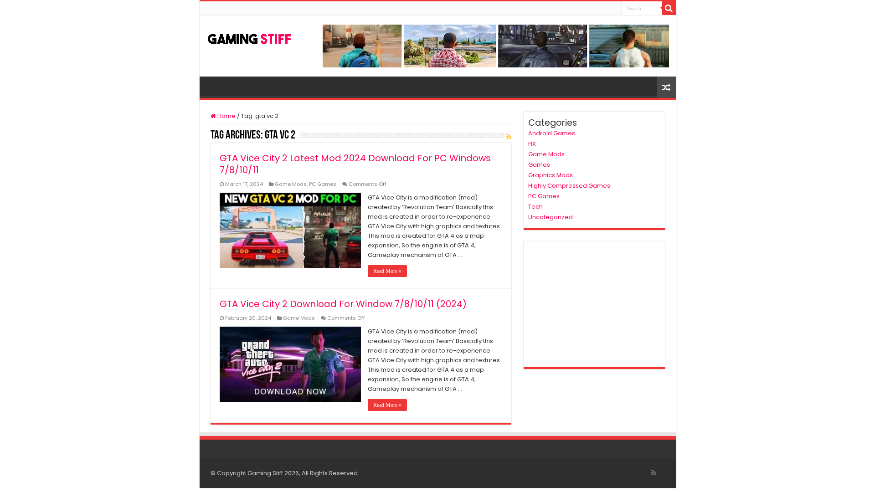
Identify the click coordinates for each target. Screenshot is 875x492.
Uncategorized (550, 217)
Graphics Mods (550, 175)
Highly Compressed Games (569, 185)
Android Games (551, 133)
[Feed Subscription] (508, 137)
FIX (532, 143)
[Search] (669, 8)
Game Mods (291, 184)
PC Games (322, 184)
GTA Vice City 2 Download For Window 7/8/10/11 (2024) (343, 303)
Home (226, 116)
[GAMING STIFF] (249, 37)
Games (539, 164)
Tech (535, 206)
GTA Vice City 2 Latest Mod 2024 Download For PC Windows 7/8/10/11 (355, 164)
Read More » (387, 271)
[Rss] (653, 472)
